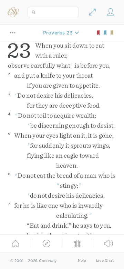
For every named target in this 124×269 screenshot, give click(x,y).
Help (82, 260)
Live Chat (105, 260)
